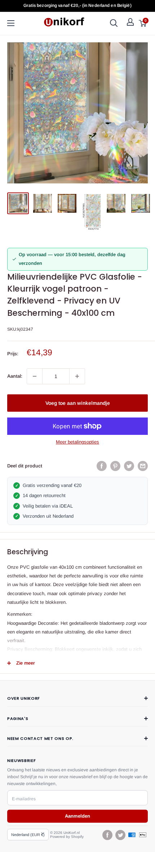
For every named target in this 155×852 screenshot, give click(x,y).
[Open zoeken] (114, 23)
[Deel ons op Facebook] (102, 466)
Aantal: (14, 376)
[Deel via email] (143, 466)
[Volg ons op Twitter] (120, 835)
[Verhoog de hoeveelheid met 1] (77, 376)
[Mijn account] (130, 22)
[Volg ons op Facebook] (107, 835)
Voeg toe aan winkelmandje (77, 403)
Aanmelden (77, 816)
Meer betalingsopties (77, 442)
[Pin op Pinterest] (115, 466)
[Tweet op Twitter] (129, 466)
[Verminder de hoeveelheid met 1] (34, 376)
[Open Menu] (10, 23)
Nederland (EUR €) (28, 834)
